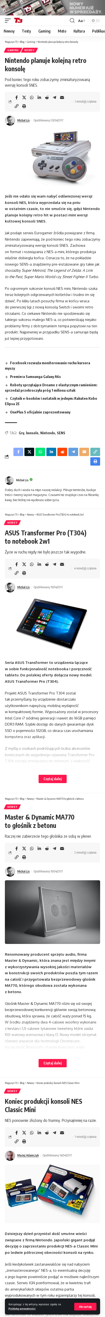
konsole (32, 433)
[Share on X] (24, 97)
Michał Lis (23, 120)
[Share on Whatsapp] (31, 97)
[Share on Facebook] (16, 97)
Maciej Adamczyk (28, 1155)
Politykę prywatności (22, 1308)
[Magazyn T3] (18, 20)
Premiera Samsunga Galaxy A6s (35, 376)
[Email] (62, 97)
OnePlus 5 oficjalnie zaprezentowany (40, 412)
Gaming (13, 50)
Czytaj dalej (52, 779)
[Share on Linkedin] (39, 97)
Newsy (29, 50)
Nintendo (47, 433)
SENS (61, 433)
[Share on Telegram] (54, 97)
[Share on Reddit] (46, 97)
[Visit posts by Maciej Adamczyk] (10, 1156)
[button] (85, 1306)
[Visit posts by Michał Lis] (10, 120)
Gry (21, 433)
